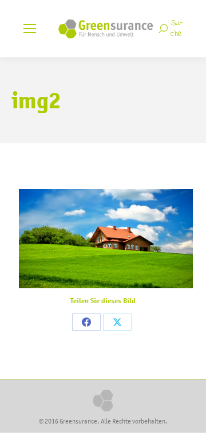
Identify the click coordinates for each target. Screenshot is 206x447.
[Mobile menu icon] (30, 29)
